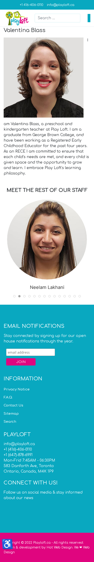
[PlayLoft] (17, 18)
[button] (89, 18)
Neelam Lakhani (47, 287)
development (30, 547)
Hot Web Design (60, 547)
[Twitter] (13, 506)
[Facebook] (6, 506)
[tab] (14, 296)
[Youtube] (20, 506)
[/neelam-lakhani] (47, 239)
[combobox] (57, 18)
